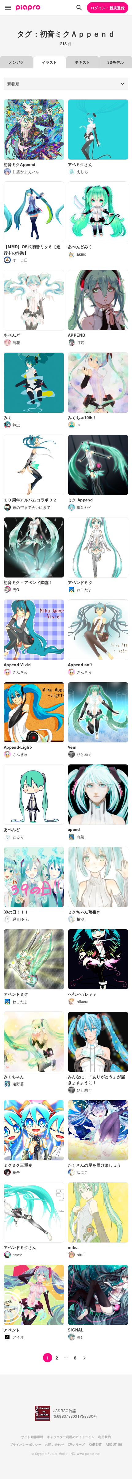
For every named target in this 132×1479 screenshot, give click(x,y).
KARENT (95, 1444)
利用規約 (104, 1437)
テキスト (82, 62)
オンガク (16, 62)
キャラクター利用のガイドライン (71, 1437)
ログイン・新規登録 (108, 7)
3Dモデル (115, 62)
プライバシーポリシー (25, 1444)
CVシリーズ (76, 1444)
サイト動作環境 (32, 1437)
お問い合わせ (54, 1444)
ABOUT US (114, 1444)
